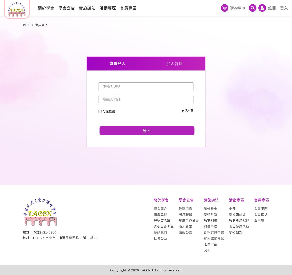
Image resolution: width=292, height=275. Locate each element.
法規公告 (185, 232)
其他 (207, 250)
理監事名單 (162, 220)
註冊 (272, 8)
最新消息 (185, 208)
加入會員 (174, 63)
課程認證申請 (214, 232)
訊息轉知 (185, 214)
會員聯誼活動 (239, 226)
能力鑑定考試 (214, 238)
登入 (284, 8)
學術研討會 (237, 214)
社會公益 (160, 238)
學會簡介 (160, 208)
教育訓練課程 (239, 220)
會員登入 (117, 63)
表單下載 (211, 244)
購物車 (237, 8)
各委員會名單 (164, 226)
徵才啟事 (185, 226)
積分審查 (211, 208)
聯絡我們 (160, 232)
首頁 (26, 24)
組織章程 (160, 214)
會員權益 (261, 214)
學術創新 (211, 214)
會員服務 (261, 208)
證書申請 (211, 226)
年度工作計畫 (189, 220)
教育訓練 (211, 220)
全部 (232, 208)
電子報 (259, 220)
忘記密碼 (187, 110)
